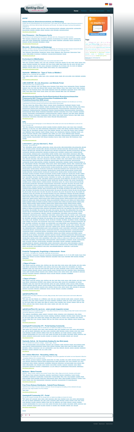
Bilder (62, 91)
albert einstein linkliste (66, 147)
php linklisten (71, 219)
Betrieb (33, 111)
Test (62, 130)
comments (29, 65)
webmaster (36, 243)
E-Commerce (37, 53)
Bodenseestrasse (50, 361)
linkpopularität (53, 208)
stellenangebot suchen (30, 228)
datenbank (77, 76)
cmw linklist (57, 157)
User (56, 131)
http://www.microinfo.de (28, 55)
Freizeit (74, 88)
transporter (66, 344)
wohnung (52, 346)
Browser (72, 130)
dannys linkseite (77, 158)
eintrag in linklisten (62, 163)
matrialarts (63, 315)
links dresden (75, 208)
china (33, 300)
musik (76, 214)
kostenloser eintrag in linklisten (29, 188)
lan (28, 331)
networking (48, 375)
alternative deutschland (62, 148)
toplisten (46, 236)
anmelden (37, 30)
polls (79, 64)
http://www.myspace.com (29, 381)
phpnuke (64, 62)
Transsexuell (35, 254)
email (45, 268)
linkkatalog (81, 193)
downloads (34, 64)
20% (88, 47)
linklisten (24, 203)
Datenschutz (109, 424)
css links (78, 157)
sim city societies (63, 334)
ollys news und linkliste (58, 218)
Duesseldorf (54, 256)
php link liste (53, 219)
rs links (80, 223)
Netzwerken (42, 375)
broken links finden (71, 155)
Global (28, 319)
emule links (35, 165)
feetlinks (82, 173)
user (62, 332)
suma (54, 347)
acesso (66, 265)
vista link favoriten (42, 241)
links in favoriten (41, 209)
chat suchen (46, 157)
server (67, 329)
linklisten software (69, 206)
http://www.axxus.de (27, 118)
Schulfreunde (32, 376)
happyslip (63, 298)
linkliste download (73, 195)
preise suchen (51, 221)
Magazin (32, 256)
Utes (67, 361)
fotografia (58, 270)
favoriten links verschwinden (40, 170)
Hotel (43, 89)
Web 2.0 (39, 135)
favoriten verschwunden (45, 173)
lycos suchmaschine (36, 213)
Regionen (75, 106)
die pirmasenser (57, 38)
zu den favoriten (74, 246)
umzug (66, 346)
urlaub (62, 346)
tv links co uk (65, 238)
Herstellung (52, 106)
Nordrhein (76, 256)
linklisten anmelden (31, 203)
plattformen (57, 332)
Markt (73, 113)
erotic (60, 303)
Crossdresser (48, 254)
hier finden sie (74, 178)
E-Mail (63, 136)
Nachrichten (54, 380)
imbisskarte (32, 366)
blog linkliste (49, 155)
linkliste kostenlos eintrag (45, 198)
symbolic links (32, 233)
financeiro (58, 273)
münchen (28, 359)
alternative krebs (31, 150)
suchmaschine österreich (78, 229)
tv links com (72, 238)
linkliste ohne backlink (41, 200)
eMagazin (76, 128)
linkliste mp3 (25, 200)
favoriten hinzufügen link (56, 167)
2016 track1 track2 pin (105, 47)
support (50, 334)
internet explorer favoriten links (29, 183)
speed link (76, 224)
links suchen (79, 209)
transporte (42, 271)
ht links (38, 180)
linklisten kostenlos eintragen (71, 204)
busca (56, 266)
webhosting (28, 52)
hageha (54, 40)
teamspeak (51, 329)
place (33, 303)
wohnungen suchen (63, 244)
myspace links (82, 214)
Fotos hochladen (71, 376)
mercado (53, 273)
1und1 (94, 45)
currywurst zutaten (68, 363)
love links (80, 211)
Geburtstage (48, 380)
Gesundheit (32, 106)
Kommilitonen (25, 376)
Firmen (70, 111)
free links (46, 176)
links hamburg (25, 209)
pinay (43, 302)
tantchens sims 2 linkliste (60, 233)
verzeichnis (33, 28)
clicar (80, 265)
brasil (56, 265)
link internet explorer (49, 190)
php (70, 64)
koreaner (46, 315)
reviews (67, 331)
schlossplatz (66, 40)
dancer (66, 303)
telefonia (37, 271)
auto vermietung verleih (79, 344)
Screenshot (29, 133)
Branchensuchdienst (59, 110)
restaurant (64, 364)
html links (61, 180)
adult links (39, 147)
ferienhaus (57, 346)
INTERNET (40, 266)
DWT (73, 254)
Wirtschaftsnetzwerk (62, 116)
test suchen (25, 236)
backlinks (56, 153)
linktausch (60, 211)
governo (49, 273)
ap (39, 298)
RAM (63, 128)
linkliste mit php (81, 198)
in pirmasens (49, 38)
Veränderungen (61, 131)
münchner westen (76, 359)
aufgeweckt (25, 128)
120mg (101, 44)
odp (37, 65)
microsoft (76, 335)
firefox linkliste (51, 175)
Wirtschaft (54, 116)
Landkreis (59, 113)
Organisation (37, 115)
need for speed (36, 335)
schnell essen (25, 363)
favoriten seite (46, 171)
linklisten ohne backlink (37, 206)
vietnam (81, 298)
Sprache (52, 131)
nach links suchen (26, 216)
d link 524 (28, 158)
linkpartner (46, 208)
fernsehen (38, 366)
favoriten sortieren (63, 171)
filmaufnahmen (45, 366)
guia (50, 265)
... (87, 42)
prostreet (48, 335)
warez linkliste (56, 241)
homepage (47, 30)
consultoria (63, 273)
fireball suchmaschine (42, 175)
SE (67, 62)
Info (108, 11)
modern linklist (51, 214)
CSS (50, 91)
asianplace (53, 300)
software (24, 64)
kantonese (41, 300)
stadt (23, 40)
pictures (52, 302)
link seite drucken (81, 190)
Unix (68, 65)
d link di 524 (40, 158)
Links (38, 86)
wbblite (27, 76)
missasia (41, 303)
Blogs (62, 376)
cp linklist (63, 157)
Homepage (53, 86)
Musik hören (43, 378)
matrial (64, 300)
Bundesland (43, 111)
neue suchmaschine (43, 216)
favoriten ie (65, 167)
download (29, 64)
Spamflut (24, 138)
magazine (47, 317)
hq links (34, 180)
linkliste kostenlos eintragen (57, 198)
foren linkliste (81, 175)
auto (53, 344)
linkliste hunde (25, 198)
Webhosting (88, 57)
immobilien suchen (26, 181)
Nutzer (33, 131)
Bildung (41, 105)
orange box (80, 334)
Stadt (75, 115)
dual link (71, 162)
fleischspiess (62, 361)
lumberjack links (26, 213)
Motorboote (52, 89)
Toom (23, 361)
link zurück (57, 193)
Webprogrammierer (66, 135)
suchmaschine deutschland (52, 229)
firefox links (57, 175)
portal (24, 18)
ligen (51, 332)
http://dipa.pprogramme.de (29, 140)
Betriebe (38, 111)
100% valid (88, 44)
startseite (63, 226)
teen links (58, 234)
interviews (62, 331)
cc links (38, 157)
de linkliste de (47, 160)
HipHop (24, 303)
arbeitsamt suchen (36, 153)
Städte (78, 115)
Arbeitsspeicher (53, 128)
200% (94, 47)
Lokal (69, 113)
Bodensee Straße (41, 361)
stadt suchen (48, 226)
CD (70, 254)
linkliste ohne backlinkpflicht (53, 200)
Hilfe (28, 130)
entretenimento (33, 266)
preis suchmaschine (42, 221)
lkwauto (71, 344)
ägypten (51, 147)
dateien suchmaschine (38, 160)
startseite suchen (79, 226)
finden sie (34, 175)
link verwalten (79, 191)
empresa (55, 271)
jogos (42, 265)
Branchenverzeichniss (70, 110)
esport (82, 331)
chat (42, 157)
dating (59, 266)
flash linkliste (69, 175)
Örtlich (50, 115)
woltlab (40, 76)
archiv (75, 331)
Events (24, 380)
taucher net (29, 234)
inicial (23, 266)
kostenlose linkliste (48, 186)
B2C (80, 108)
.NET (98, 42)
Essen (62, 256)
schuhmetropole (44, 40)
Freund (73, 375)
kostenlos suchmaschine (38, 186)
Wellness (59, 88)
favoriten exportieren (27, 167)
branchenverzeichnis (54, 28)
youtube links (67, 246)
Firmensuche (73, 108)
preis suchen (34, 221)
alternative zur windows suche (50, 152)
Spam (80, 136)
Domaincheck (43, 52)
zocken (74, 329)
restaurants (70, 364)
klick (42, 28)
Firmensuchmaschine (64, 108)
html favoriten (43, 180)
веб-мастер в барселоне (97, 52)
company (74, 332)
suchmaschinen (49, 347)
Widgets (82, 135)
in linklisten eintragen (46, 181)
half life (75, 334)
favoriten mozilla (60, 170)
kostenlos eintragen (71, 185)
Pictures (77, 86)
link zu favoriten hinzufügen (47, 193)
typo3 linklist (25, 239)
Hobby (78, 88)
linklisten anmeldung (41, 203)
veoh (57, 303)
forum (50, 64)
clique (59, 265)
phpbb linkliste (82, 219)
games (43, 329)
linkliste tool (35, 201)
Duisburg (74, 302)
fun (56, 176)
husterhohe (76, 40)
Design (52, 52)
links (44, 28)
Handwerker (64, 89)
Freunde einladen (56, 376)
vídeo (71, 271)
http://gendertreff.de (27, 260)
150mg (88, 45)
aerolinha (51, 271)
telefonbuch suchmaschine (67, 234)
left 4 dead (55, 334)
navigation (83, 76)
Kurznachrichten (62, 380)
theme (49, 67)
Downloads (82, 86)
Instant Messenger (72, 380)
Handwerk (41, 106)
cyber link (83, 157)
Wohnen (37, 105)
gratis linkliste (45, 178)
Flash (65, 91)
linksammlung (35, 211)
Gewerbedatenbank (40, 113)
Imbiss (57, 359)
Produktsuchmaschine (35, 110)
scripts (46, 349)
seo (43, 349)
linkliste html (81, 196)
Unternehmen (33, 116)
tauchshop (47, 234)
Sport (67, 88)
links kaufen (49, 209)
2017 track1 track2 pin (90, 49)
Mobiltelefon (28, 131)
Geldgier (24, 136)
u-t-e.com (52, 366)
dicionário (81, 268)
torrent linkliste (66, 236)
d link (23, 158)
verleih (61, 344)
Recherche (71, 115)
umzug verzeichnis (40, 344)
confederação (42, 273)
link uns (73, 191)
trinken (31, 363)
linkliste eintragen (26, 196)
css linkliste (73, 157)
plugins (56, 76)
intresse (65, 126)
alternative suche (49, 150)
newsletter (60, 302)
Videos (60, 378)
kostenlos (32, 30)
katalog (75, 346)
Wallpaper (24, 88)
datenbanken (37, 331)
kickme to (35, 185)
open (40, 65)
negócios (38, 265)
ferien (48, 346)
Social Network (55, 375)
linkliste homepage (73, 196)
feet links (78, 173)
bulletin (57, 64)
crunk (49, 298)
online (55, 329)
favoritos (74, 265)
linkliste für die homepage (52, 196)
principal (79, 266)
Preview (24, 133)
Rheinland (42, 256)
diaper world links (38, 162)
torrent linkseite (80, 236)
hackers (81, 62)
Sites (29, 86)
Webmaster (31, 126)
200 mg (91, 47)
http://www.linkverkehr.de (29, 248)
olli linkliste (54, 216)
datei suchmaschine (27, 160)
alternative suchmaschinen (36, 152)
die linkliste (45, 162)
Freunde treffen (47, 376)
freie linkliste (52, 176)
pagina (84, 265)
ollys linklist (27, 218)
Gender (76, 254)
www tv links (46, 246)
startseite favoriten (70, 226)
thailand (38, 315)
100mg (93, 44)
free (39, 64)
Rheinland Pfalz (36, 40)
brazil (53, 266)
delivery (79, 364)
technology (31, 62)
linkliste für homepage (63, 196)
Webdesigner (51, 135)
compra (68, 268)
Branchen (51, 110)
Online (24, 91)
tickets (58, 317)
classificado (62, 268)
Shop (62, 52)
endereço (49, 266)
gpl (62, 65)
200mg (97, 47)
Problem (59, 128)
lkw (72, 346)
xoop (44, 62)
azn (80, 302)
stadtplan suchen (56, 226)
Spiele (79, 89)
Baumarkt (28, 361)
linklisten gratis (40, 204)
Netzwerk (31, 115)
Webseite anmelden (97, 11)
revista (24, 271)
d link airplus (33, 158)
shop (35, 364)
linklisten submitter (78, 206)
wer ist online (68, 76)
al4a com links (57, 147)
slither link (62, 224)
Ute (55, 359)
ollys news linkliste (48, 218)
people (67, 298)
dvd (54, 268)
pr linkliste (28, 221)
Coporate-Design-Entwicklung (55, 53)
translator (49, 126)
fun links (60, 176)
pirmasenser (34, 38)
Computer (50, 88)
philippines (44, 298)
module (41, 67)
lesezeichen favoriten (51, 188)
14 (107, 44)
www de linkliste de (38, 246)
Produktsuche (25, 110)
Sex (32, 88)
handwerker (82, 347)
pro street (43, 335)
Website (44, 86)
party (32, 298)
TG (64, 254)
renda (29, 268)
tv (41, 366)
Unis (32, 380)
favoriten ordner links (27, 171)
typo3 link (83, 238)
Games (83, 89)
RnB (83, 302)
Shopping (73, 105)
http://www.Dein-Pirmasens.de (30, 43)
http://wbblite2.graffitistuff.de (30, 79)
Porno (29, 88)
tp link (40, 238)
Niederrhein (48, 256)
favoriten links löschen (27, 170)
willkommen (34, 244)
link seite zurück (36, 191)
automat (72, 347)
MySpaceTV (74, 378)
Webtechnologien (75, 135)
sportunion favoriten (40, 226)
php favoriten (42, 219)
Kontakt (47, 89)
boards (65, 64)
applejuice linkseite (77, 152)
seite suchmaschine (34, 224)
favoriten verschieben (34, 173)
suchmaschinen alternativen (64, 231)
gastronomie (41, 363)
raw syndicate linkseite (72, 223)
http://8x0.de (25, 351)
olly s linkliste (78, 216)
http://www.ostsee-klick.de (29, 31)
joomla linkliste (29, 185)
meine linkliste (64, 213)
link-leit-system (26, 195)
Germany (69, 302)
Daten (60, 136)
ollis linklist (59, 216)
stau (23, 228)
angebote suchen (68, 152)
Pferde (38, 91)
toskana (44, 346)
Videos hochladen (66, 378)
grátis (70, 265)
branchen (28, 28)
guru (37, 67)
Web (27, 86)
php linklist (58, 219)
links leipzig (62, 209)
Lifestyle (28, 375)
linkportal (59, 208)
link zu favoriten (36, 193)
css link (68, 157)
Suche (82, 115)
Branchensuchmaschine (52, 108)
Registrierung (75, 136)
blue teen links (55, 155)
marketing (49, 213)
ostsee (38, 28)
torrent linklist (59, 236)
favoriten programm (37, 171)
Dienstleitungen (60, 105)
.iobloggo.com (92, 42)
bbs (68, 64)
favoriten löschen (52, 170)
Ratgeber (53, 130)
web (78, 265)
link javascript (58, 190)
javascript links (57, 183)
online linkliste (68, 218)
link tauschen (68, 191)
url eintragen (69, 239)
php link (47, 219)
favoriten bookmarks (78, 165)
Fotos (65, 376)
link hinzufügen (36, 190)
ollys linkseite (40, 218)
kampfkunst (59, 300)
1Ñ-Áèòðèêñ (99, 45)
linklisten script (61, 206)
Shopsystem (67, 52)
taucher (24, 234)
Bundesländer (49, 111)
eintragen (71, 38)
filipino (32, 302)
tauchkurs (35, 234)
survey (73, 64)
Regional (66, 115)
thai (45, 300)
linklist (31, 195)
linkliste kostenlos (34, 198)
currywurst (33, 359)
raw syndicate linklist (51, 223)
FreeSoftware (55, 65)
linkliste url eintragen (43, 201)
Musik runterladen (35, 378)
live (37, 334)
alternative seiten (40, 150)
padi (81, 218)
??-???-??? (102, 49)
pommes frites (50, 359)
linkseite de (46, 211)
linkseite (41, 211)
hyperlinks (66, 180)
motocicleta (70, 270)
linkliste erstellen (35, 196)
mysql (73, 65)
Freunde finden (39, 376)
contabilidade (70, 273)
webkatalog (62, 28)
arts (67, 300)
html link (49, 180)
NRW (72, 256)
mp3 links (72, 214)
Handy (54, 88)
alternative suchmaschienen (73, 150)
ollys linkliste (34, 218)
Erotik (35, 88)
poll (76, 64)
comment (24, 65)
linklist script (48, 195)
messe (50, 40)
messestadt (35, 41)
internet (67, 181)
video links (34, 241)
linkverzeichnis (26, 30)
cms (57, 67)
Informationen (35, 130)
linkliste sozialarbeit (27, 201)
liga (53, 332)
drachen (79, 300)
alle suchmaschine (76, 147)
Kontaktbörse (67, 375)
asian (27, 298)
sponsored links (31, 226)
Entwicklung (82, 128)
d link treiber (53, 158)
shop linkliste (42, 224)
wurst (82, 361)
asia (30, 298)
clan (42, 331)
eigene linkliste (41, 163)
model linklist (45, 214)
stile (64, 76)
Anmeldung (51, 136)
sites (53, 265)
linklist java (42, 195)
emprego (40, 270)
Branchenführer (79, 110)
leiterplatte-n (25, 347)
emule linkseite (42, 165)
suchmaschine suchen (51, 231)
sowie (72, 224)
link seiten (42, 191)
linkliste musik (32, 200)
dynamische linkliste (78, 162)
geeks (72, 62)
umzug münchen (26, 346)
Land (23, 131)
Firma (67, 111)
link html (42, 190)
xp (29, 128)
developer (54, 126)
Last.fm (63, 133)
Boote (56, 89)
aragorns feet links (26, 153)
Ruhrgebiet (67, 256)
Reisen (70, 106)
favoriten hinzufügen (45, 167)
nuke (47, 62)
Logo (82, 131)
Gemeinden (81, 111)
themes (53, 67)
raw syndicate (41, 223)
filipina (46, 302)
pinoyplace (69, 315)
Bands (56, 378)
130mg (104, 44)
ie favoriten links (79, 180)
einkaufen (39, 364)
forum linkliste (29, 176)
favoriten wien (72, 173)
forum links (35, 176)
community (43, 64)
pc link (30, 219)
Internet (48, 52)
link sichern (48, 191)
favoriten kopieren (35, 168)
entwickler (59, 126)
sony (72, 335)
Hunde (34, 91)
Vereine (49, 116)
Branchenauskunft (26, 111)
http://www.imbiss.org (28, 368)
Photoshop (77, 133)
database (80, 65)
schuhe (30, 40)
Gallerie (53, 133)
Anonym (56, 136)
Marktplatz (81, 113)
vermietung (56, 344)
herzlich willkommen (65, 178)
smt (44, 347)
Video (35, 135)
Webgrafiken (58, 135)
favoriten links (49, 168)
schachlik (43, 359)
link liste (70, 190)
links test (29, 211)
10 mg (104, 42)
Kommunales (59, 106)
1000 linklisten (29, 147)
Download (57, 91)
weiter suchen (63, 243)
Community (79, 126)
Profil (42, 136)
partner (27, 219)
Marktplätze (25, 115)
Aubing (57, 361)
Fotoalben (78, 376)
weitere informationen (73, 243)
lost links (76, 211)
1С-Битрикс (105, 45)
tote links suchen (34, 238)
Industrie (47, 106)
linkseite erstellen (54, 211)
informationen (41, 41)
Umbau (65, 130)
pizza (75, 363)
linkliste (53, 195)
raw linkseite (35, 223)
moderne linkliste (60, 214)
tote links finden (26, 238)
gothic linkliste (34, 178)
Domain (64, 53)
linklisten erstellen (32, 204)
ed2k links (35, 163)
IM (66, 380)
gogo (63, 303)
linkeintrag (69, 193)
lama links (40, 188)
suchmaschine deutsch (40, 229)
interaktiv (41, 130)
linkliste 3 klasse (59, 195)
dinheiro (27, 266)
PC (28, 89)
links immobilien (33, 209)
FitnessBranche (45, 110)
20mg (98, 49)
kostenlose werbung (68, 186)
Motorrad (42, 88)
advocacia (82, 271)
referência (46, 265)
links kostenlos (55, 209)
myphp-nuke (58, 62)
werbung (28, 244)
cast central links (32, 157)
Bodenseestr (34, 361)
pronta (36, 268)
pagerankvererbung (64, 30)
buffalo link (78, 155)
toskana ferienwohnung (36, 346)
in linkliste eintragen (36, 181)
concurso (72, 268)
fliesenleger (25, 349)
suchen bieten (66, 228)
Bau (59, 89)
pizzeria (79, 363)
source (43, 65)
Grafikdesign (44, 53)
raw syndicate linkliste (61, 223)
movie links (67, 214)
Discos (39, 89)
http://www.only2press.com (29, 392)
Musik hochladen (26, 378)
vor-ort (40, 334)
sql (76, 65)
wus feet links (29, 246)
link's (62, 208)
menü (73, 76)
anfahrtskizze (80, 366)
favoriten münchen (69, 170)
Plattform (24, 256)
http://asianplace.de (27, 305)
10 (101, 42)
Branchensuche (26, 108)
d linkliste (59, 158)
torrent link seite (52, 236)
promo (55, 302)
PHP (68, 91)
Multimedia (68, 133)
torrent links (73, 236)
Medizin (37, 106)
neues (71, 126)
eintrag (55, 163)
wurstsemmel (25, 366)
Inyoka (45, 130)
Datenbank (56, 111)
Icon (57, 133)
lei (78, 271)
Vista (31, 128)
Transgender (29, 254)
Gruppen (80, 378)
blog (48, 268)
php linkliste (64, 219)
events (48, 331)
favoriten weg (65, 173)
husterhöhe (59, 40)
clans (44, 331)
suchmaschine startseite (40, 231)
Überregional (40, 116)
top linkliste (36, 236)
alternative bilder (40, 148)
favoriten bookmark (68, 165)
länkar (44, 188)
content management (63, 67)
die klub (30, 41)
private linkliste (58, 221)
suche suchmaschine (53, 228)
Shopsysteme (73, 52)
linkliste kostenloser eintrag (71, 198)
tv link (51, 238)
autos (69, 346)
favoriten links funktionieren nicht (61, 168)
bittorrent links (42, 155)
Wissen (45, 105)
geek (69, 62)
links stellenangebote (71, 209)
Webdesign (57, 52)
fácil (39, 268)
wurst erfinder (53, 364)
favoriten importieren (74, 167)
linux (84, 62)
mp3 (47, 64)
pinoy (36, 302)
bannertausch (74, 153)
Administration (45, 128)
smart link (68, 224)
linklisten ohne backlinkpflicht (50, 206)
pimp (52, 298)
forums (53, 64)
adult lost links (45, 147)
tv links (55, 238)
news (27, 62)
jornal (62, 270)
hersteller (33, 332)
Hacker (67, 136)
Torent (27, 91)
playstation (63, 335)
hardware (79, 332)
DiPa (27, 126)
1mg (92, 45)
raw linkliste (28, 223)
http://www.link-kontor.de (29, 93)
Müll (71, 136)
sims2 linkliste (56, 224)
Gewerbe (24, 113)
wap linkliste (49, 241)
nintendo (68, 335)
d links (62, 158)
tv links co (59, 238)
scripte (49, 349)
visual (31, 265)
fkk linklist (63, 175)
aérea (59, 271)
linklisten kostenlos (58, 204)
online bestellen (29, 364)
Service (75, 89)
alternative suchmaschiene (59, 150)
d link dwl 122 (46, 158)
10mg (97, 44)
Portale (61, 115)
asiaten (71, 298)
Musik (31, 91)
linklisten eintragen (72, 203)
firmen (47, 332)
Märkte (76, 113)
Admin (40, 128)
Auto (38, 88)
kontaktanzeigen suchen (55, 185)
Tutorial (32, 135)
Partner (84, 11)
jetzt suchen (64, 183)
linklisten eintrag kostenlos (61, 203)
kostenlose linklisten (58, 186)
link (58, 188)
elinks (73, 163)
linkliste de (66, 195)
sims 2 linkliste (49, 224)
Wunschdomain (35, 52)
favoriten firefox (36, 167)
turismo (67, 271)
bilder (79, 153)
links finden (82, 208)
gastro (75, 364)
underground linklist (50, 239)
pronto (62, 265)
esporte (54, 270)
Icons (59, 133)
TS (66, 254)
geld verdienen (76, 176)
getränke (35, 363)
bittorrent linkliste (34, 155)
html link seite (55, 180)
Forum (65, 86)
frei (62, 38)
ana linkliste (61, 152)
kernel (82, 64)
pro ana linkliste (66, 221)
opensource (48, 65)
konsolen (55, 335)
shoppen (47, 364)
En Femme (37, 256)
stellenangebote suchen (42, 228)
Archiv (48, 86)
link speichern (55, 191)
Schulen (28, 380)
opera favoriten (75, 218)
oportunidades (71, 266)
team (47, 334)
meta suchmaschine (73, 213)
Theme (40, 133)
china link (52, 157)
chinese (37, 300)
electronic (67, 347)
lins (72, 211)
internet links (41, 183)
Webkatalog (72, 91)
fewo (58, 347)
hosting (24, 53)
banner (60, 153)
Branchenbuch (42, 108)
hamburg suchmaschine (54, 178)
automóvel (24, 273)
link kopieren (65, 190)
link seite (75, 190)
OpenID (43, 131)
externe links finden (51, 165)
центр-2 (94, 55)
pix (48, 302)
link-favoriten (76, 193)
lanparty (31, 331)
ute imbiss (62, 359)
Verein (45, 116)
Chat (35, 380)
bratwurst (38, 359)
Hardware (82, 88)
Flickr (49, 133)
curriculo (45, 270)
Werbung (46, 136)
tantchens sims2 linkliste (72, 233)
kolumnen (69, 332)
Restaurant (34, 89)
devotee (32, 162)
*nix (71, 65)
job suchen (70, 183)
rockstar (58, 298)
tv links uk (78, 238)
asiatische (28, 314)
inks (64, 181)
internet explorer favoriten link (76, 181)
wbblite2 (31, 76)
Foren (83, 378)
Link (41, 86)
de (76, 266)
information (56, 30)
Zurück (24, 410)
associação (30, 273)
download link (52, 162)
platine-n (31, 347)
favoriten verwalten (56, 173)
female (64, 332)
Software (24, 89)
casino (57, 268)
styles (47, 76)
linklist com (36, 195)
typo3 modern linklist (41, 239)
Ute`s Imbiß (68, 359)
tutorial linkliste (45, 238)
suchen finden (73, 228)
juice (55, 298)
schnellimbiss (48, 363)
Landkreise (65, 113)
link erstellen (73, 188)
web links (62, 241)
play (23, 331)
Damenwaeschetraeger (57, 254)
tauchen (80, 233)
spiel (26, 331)
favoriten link (43, 168)
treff (30, 329)
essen (70, 361)
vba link (74, 239)
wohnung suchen (54, 244)
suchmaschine (77, 28)
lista (34, 265)
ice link (73, 180)
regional (47, 41)
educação (34, 270)
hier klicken (80, 178)
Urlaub (70, 88)
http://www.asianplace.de (29, 322)
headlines (36, 62)
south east (29, 303)
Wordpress (68, 131)
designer (45, 126)
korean (48, 300)
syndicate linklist (40, 233)
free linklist (41, 176)
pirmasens (28, 38)
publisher (43, 332)
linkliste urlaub (80, 201)
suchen (61, 228)
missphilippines (34, 314)
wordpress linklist (73, 244)
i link (70, 180)
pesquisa (24, 270)
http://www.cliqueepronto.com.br (31, 290)
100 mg (108, 42)
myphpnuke (52, 62)
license (65, 65)
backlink (51, 153)
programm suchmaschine (77, 221)
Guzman (24, 319)
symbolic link (25, 233)
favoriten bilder (59, 165)
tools (40, 349)
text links (31, 236)
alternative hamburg (73, 148)
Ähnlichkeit (73, 131)
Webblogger (45, 135)
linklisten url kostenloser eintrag (36, 208)
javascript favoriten (48, 183)
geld (72, 176)
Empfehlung (45, 133)
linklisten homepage (49, 204)
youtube (53, 303)
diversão (49, 270)
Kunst (63, 106)
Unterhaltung (25, 106)
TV (68, 254)
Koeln (59, 256)
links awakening (68, 208)
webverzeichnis (69, 28)
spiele (46, 329)
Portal (78, 52)
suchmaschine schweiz (28, 231)
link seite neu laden (26, 191)
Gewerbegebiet (31, 113)
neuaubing (83, 359)
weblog (34, 67)
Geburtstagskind (40, 380)
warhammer (29, 335)
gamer (39, 329)
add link (34, 147)
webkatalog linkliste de (27, 243)
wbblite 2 (36, 76)
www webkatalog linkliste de (56, 246)
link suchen (61, 191)
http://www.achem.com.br (29, 275)
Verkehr (30, 105)
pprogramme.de (38, 126)
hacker (76, 62)
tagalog (39, 302)
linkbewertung (63, 193)
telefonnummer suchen (80, 234)
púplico (77, 268)
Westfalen (81, 256)
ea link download (28, 163)
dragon (74, 300)
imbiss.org (57, 366)
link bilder (61, 188)
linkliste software (80, 200)
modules (45, 67)
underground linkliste (61, 239)
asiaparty (45, 314)
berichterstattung (32, 334)
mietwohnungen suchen (35, 214)
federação (36, 273)
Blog (68, 130)
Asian (42, 317)
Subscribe (35, 133)
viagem (63, 271)
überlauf (66, 128)
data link (83, 158)
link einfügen (67, 188)
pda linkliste (35, 219)
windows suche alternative (43, 244)
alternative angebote (31, 148)
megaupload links (56, 213)
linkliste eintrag (81, 195)
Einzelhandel (68, 105)
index (82, 346)
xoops (41, 62)
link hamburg (29, 190)
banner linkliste (66, 153)
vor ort (43, 334)
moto (65, 270)
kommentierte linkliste (43, 185)
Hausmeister (70, 89)
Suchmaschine (71, 86)
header (60, 76)
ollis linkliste (65, 216)
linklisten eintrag (50, 203)
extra (33, 268)
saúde (27, 271)
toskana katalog (32, 344)
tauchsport (53, 234)
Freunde (77, 375)
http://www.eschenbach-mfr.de (30, 69)
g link (63, 176)
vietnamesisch (70, 314)
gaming (27, 329)
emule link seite (78, 163)
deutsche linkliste (55, 160)
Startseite (58, 130)
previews (71, 331)
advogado (75, 271)
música (75, 270)
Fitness (63, 88)
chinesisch (25, 315)
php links (76, 219)
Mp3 (32, 319)
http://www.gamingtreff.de (29, 407)
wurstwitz (59, 364)
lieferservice (61, 363)
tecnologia (32, 271)
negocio (64, 266)
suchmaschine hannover (66, 229)
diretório (27, 265)
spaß (68, 126)
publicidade (25, 268)
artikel (57, 331)
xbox (58, 335)
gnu (60, 65)
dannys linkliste (68, 158)
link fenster (79, 188)
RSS (30, 89)
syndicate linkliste (49, 233)
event (30, 300)
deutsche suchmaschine (65, 160)
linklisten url (25, 208)
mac (37, 128)
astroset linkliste (45, 153)
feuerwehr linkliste (26, 175)
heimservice (54, 363)
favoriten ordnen (78, 170)
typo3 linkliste (32, 239)
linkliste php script (65, 200)
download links (59, 162)
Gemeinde (75, 111)
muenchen (48, 344)
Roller (45, 88)
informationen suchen (57, 181)
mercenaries (70, 334)
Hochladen (80, 130)
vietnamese (25, 300)
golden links (28, 178)
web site (30, 67)
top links (41, 236)
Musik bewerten (50, 378)
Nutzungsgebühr (36, 136)
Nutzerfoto (37, 131)
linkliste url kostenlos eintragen (69, 201)
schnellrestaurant (64, 366)
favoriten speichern (72, 171)
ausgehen (74, 361)
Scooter (42, 91)
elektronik (61, 347)
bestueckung (36, 347)
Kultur (67, 106)
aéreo (46, 271)
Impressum (102, 424)
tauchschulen (41, 234)
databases (24, 67)
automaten (76, 347)
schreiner (30, 349)
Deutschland (62, 111)
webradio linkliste (43, 243)
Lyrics (34, 319)
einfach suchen (49, 163)
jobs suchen (76, 183)
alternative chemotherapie (50, 148)
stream (49, 303)
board (61, 64)
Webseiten (33, 86)
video (45, 303)
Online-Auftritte (30, 53)
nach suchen (35, 216)
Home (76, 11)
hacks (43, 76)
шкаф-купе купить (101, 55)
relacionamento (81, 270)
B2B (78, 108)
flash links (75, 175)
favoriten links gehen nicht (76, 168)
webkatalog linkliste (75, 241)
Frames (24, 130)
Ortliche (54, 115)
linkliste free (42, 196)
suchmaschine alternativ (28, 229)
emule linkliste (29, 165)
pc (51, 335)
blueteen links (62, 155)
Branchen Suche (35, 108)
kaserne (71, 40)
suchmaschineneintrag (77, 231)
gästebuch (67, 176)
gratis (47, 28)
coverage (24, 334)
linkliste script (73, 200)
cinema (51, 268)
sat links (26, 224)
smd (41, 347)
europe (70, 300)
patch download (80, 329)
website (42, 30)
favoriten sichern (54, 171)
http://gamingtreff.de (27, 337)
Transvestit (41, 254)
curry (79, 361)
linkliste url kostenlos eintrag (55, 201)
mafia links (43, 213)
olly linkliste (71, 216)
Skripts (46, 91)
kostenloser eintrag (78, 186)
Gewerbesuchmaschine (51, 113)
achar (44, 266)
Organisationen (44, 115)
